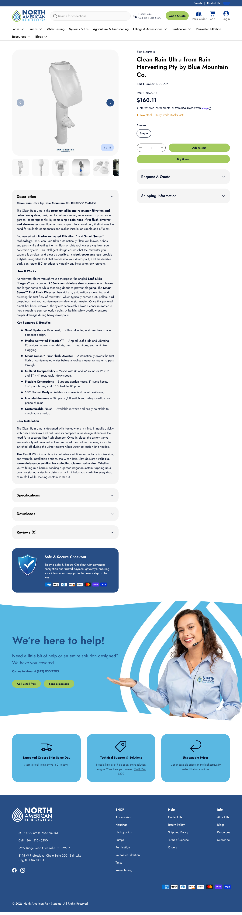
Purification (179, 29)
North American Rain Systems (42, 903)
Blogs (39, 36)
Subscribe (223, 840)
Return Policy (176, 825)
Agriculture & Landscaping (111, 29)
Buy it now (183, 159)
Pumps (33, 29)
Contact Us (213, 3)
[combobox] (90, 16)
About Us (223, 817)
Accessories (123, 817)
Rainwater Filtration (208, 29)
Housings (121, 825)
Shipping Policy (178, 832)
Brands (198, 3)
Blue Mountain (146, 52)
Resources (19, 36)
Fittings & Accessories (147, 29)
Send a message (59, 684)
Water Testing (55, 29)
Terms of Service (178, 840)
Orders (172, 847)
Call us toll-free (26, 684)
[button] (212, 15)
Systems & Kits (78, 29)
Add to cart (199, 148)
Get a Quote (177, 16)
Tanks (15, 29)
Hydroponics (124, 832)
